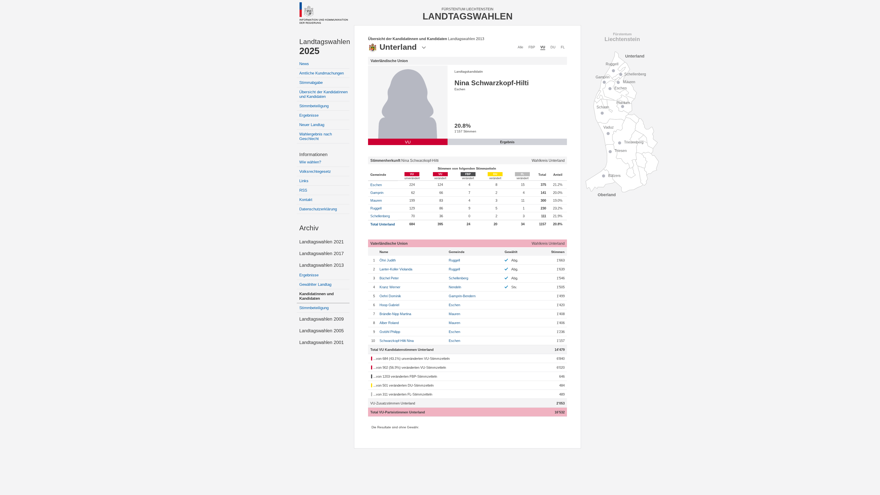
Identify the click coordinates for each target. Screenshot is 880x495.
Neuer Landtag (311, 125)
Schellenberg (380, 216)
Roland (389, 323)
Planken (623, 103)
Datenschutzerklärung (318, 209)
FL (563, 47)
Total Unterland (382, 224)
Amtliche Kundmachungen (321, 73)
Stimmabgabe (311, 82)
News (304, 64)
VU (542, 47)
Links (303, 181)
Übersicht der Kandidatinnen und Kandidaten (323, 94)
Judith (388, 260)
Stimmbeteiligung (314, 106)
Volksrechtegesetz (315, 171)
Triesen (621, 151)
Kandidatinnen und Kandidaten (316, 296)
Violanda (396, 269)
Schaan (603, 107)
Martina (395, 314)
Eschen (376, 185)
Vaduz (608, 127)
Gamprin (376, 193)
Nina (397, 341)
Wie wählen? (310, 162)
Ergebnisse (309, 115)
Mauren (376, 200)
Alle (520, 47)
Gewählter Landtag (315, 284)
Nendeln (455, 287)
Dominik (390, 296)
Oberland (607, 194)
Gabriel (389, 305)
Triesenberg (634, 142)
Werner (390, 287)
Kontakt (305, 200)
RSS (303, 190)
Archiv (309, 228)
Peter (389, 278)
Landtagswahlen (324, 47)
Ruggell (376, 208)
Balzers (614, 176)
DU (553, 47)
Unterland (634, 56)
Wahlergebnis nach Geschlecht (315, 136)
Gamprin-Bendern (462, 296)
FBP (531, 47)
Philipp (390, 332)
